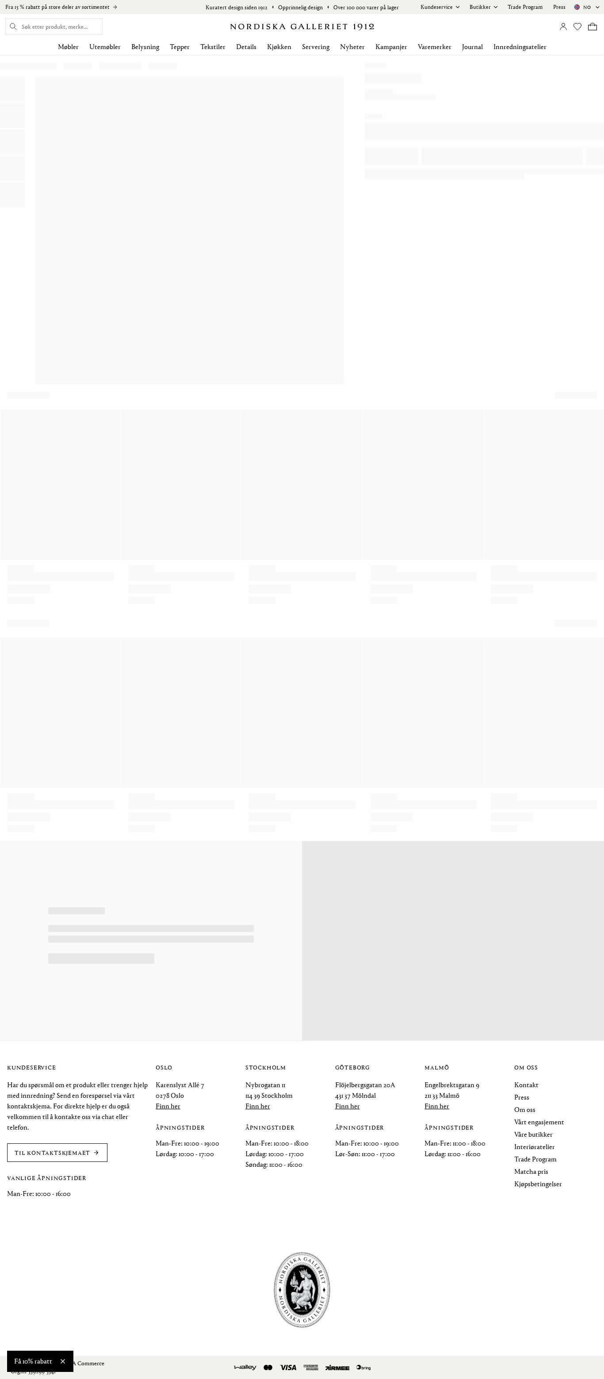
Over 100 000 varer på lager (366, 7)
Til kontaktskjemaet (52, 1152)
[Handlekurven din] (592, 26)
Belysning (145, 46)
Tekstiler (213, 46)
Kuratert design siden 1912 (237, 7)
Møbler (68, 46)
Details (246, 46)
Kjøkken (279, 46)
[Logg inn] (563, 26)
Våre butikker (533, 1134)
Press (559, 7)
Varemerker (434, 46)
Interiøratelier (534, 1146)
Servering (315, 46)
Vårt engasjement (539, 1122)
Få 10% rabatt (33, 1361)
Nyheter (352, 46)
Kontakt (526, 1085)
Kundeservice (437, 7)
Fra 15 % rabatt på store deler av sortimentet (57, 7)
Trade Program (525, 7)
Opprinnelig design (300, 7)
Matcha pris (531, 1171)
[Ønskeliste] (577, 26)
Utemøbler (105, 46)
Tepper (180, 46)
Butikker (480, 7)
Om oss (524, 1109)
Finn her (168, 1106)
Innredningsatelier (520, 46)
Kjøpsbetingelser (538, 1184)
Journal (472, 46)
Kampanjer (391, 46)
